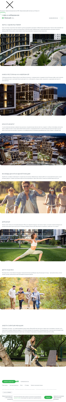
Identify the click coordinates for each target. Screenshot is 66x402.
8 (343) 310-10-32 (25, 381)
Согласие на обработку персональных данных (46, 389)
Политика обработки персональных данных (25, 389)
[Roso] (7, 392)
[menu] (62, 18)
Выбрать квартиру (9, 381)
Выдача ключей (58, 398)
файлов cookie (17, 398)
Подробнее (2, 12)
